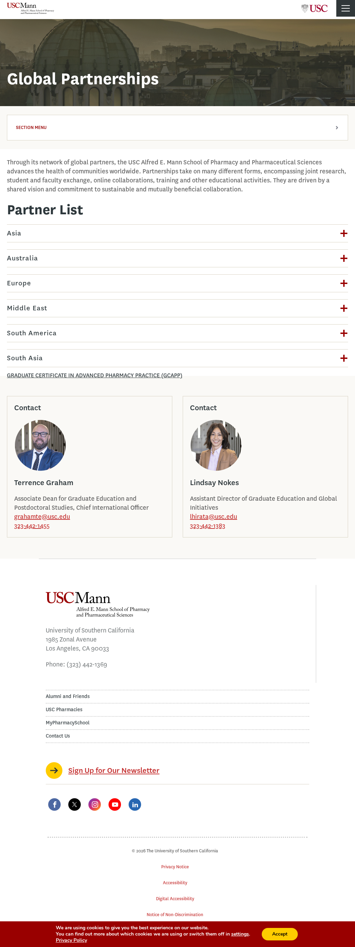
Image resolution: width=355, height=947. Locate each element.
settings (240, 934)
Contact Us (58, 736)
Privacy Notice (175, 867)
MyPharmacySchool (67, 723)
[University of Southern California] (315, 6)
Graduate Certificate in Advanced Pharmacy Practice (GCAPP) (94, 375)
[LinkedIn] (135, 804)
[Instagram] (94, 804)
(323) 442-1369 (87, 664)
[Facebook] (54, 804)
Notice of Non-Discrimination (175, 915)
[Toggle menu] (345, 8)
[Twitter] (74, 804)
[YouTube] (115, 804)
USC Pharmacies (64, 709)
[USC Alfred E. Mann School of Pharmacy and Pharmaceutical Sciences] (30, 8)
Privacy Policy (71, 940)
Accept (279, 934)
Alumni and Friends (68, 696)
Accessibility (175, 883)
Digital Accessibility (175, 899)
